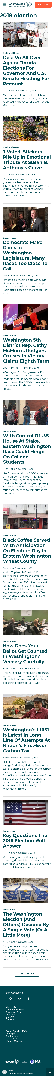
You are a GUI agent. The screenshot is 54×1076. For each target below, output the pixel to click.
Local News (9, 238)
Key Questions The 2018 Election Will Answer (25, 841)
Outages (10, 1034)
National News (11, 53)
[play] (4, 1072)
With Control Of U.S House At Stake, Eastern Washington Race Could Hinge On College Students (27, 449)
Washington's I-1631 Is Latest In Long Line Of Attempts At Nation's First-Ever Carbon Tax (26, 740)
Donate (44, 4)
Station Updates (14, 1041)
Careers (10, 1017)
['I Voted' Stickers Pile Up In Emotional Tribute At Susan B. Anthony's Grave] (25, 128)
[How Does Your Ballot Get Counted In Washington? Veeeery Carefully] (25, 622)
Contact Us (12, 1036)
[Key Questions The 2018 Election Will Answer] (25, 812)
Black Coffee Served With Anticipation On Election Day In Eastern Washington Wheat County (27, 550)
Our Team (11, 1014)
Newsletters (12, 1038)
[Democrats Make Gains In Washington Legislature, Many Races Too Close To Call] (25, 219)
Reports (10, 1019)
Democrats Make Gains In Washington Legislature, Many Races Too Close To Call (25, 256)
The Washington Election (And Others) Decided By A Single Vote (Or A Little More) (26, 924)
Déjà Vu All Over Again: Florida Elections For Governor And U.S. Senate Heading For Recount (26, 71)
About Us (11, 1007)
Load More (27, 973)
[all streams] (50, 1072)
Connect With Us (15, 1010)
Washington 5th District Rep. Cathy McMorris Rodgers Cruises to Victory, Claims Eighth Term (26, 350)
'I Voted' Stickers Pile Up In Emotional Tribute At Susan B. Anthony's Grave (27, 159)
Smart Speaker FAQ (16, 1031)
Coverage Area (13, 1012)
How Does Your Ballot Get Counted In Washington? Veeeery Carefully (25, 653)
